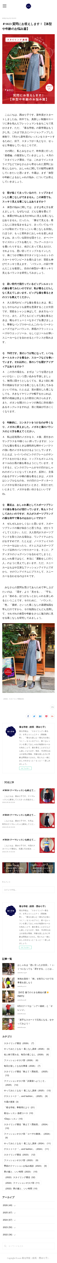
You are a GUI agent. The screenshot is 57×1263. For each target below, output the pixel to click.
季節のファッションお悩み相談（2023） (25, 1165)
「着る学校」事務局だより (19, 1107)
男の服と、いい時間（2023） (20, 1171)
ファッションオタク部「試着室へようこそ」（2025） (25, 1082)
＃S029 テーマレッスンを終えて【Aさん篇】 (24, 814)
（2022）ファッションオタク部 (22, 1182)
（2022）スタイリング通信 (19, 1177)
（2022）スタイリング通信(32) (13, 699)
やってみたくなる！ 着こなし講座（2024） (27, 1143)
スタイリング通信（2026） (19, 1043)
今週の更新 (11, 1101)
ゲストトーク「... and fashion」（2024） (26, 1148)
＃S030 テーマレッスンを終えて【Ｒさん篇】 (24, 790)
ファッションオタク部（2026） (21, 1060)
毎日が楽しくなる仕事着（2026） (22, 1065)
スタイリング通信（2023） (19, 1154)
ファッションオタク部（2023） (21, 1160)
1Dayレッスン (13, 1118)
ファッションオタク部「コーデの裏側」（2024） (27, 1135)
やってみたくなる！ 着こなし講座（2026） (27, 1048)
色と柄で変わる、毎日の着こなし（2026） (26, 1054)
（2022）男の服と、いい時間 (20, 1188)
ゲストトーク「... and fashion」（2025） (26, 1096)
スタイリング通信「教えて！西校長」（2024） (26, 1126)
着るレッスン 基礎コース (18, 1113)
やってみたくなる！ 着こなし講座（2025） (27, 1090)
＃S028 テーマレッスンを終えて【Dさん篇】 (24, 839)
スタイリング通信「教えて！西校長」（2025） (26, 1073)
